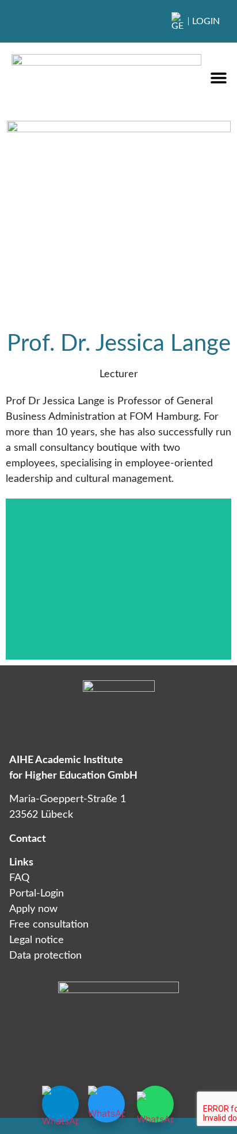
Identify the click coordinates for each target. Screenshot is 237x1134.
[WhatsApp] (155, 1104)
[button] (218, 78)
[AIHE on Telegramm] (60, 1104)
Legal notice (36, 940)
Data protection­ (45, 956)
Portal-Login (36, 893)
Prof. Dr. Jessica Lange (119, 343)
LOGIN (206, 21)
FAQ (19, 878)
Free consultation (49, 925)
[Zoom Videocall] (106, 1104)
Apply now (33, 909)
